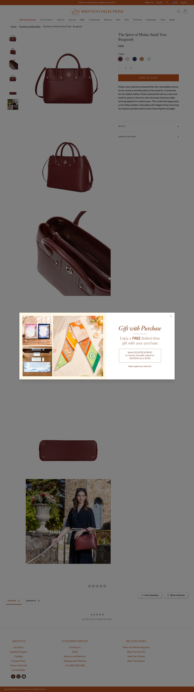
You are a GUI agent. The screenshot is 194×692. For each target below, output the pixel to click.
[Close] (171, 316)
